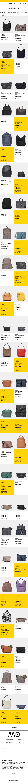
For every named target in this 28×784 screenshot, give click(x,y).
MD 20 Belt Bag (17, 716)
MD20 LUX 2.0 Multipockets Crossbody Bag (6, 65)
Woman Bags (24, 12)
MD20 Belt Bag (17, 626)
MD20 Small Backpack (4, 119)
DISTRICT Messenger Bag (18, 216)
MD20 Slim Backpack (4, 687)
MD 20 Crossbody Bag (18, 246)
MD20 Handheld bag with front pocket (20, 185)
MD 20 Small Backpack (4, 600)
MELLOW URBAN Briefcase (18, 123)
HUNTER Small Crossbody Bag (19, 514)
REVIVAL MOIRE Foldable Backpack (5, 630)
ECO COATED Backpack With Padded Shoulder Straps (6, 181)
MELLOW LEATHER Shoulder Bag (18, 364)
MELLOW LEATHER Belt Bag (18, 482)
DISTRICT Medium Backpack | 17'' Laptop (5, 153)
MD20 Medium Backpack (5, 273)
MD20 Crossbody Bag (18, 687)
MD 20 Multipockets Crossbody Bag (6, 486)
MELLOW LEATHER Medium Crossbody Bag (6, 395)
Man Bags (10, 12)
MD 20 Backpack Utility (4, 308)
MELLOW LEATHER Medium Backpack (19, 455)
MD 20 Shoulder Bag (18, 600)
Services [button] (3, 752)
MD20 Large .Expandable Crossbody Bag (19, 391)
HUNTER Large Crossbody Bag (5, 660)
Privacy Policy (12, 770)
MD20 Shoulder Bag (18, 150)
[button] (1, 3)
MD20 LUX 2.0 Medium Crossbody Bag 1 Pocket (20, 277)
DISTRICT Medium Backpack (19, 425)
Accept (13, 773)
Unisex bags (16, 12)
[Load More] (14, 727)
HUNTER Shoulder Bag (4, 35)
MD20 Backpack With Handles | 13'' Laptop (6, 243)
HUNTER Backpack (3, 213)
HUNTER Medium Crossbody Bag (6, 452)
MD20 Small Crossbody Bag (5, 335)
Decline (13, 777)
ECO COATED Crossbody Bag (18, 305)
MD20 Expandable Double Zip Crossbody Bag (20, 657)
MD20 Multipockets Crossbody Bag (20, 35)
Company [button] (3, 749)
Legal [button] (2, 755)
